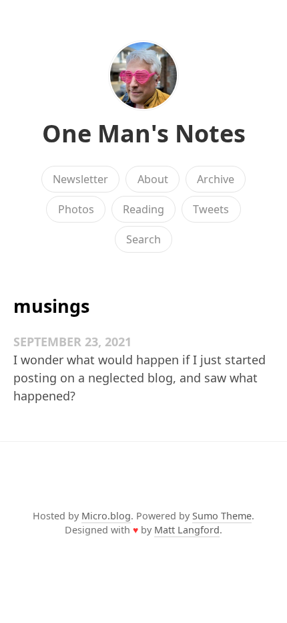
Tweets (211, 209)
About (152, 179)
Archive (215, 179)
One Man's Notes (144, 133)
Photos (76, 209)
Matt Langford (187, 529)
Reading (143, 209)
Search (143, 239)
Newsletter (80, 179)
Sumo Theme (222, 515)
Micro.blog (106, 515)
